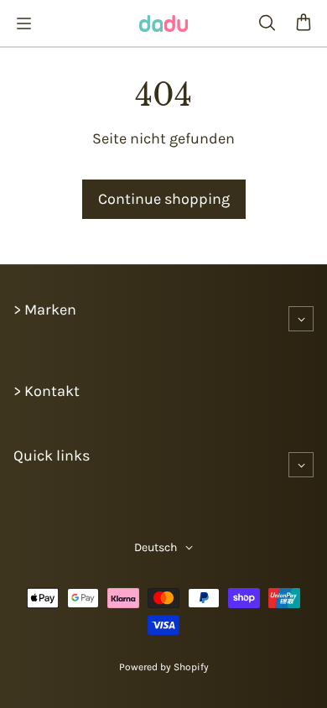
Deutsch (155, 547)
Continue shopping (164, 199)
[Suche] (267, 23)
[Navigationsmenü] (23, 23)
